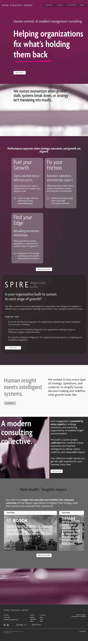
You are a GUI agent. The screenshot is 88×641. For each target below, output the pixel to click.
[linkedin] (8, 625)
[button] (19, 72)
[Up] (84, 610)
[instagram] (5, 625)
